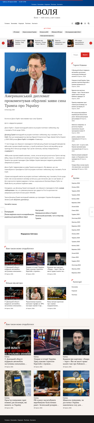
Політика (53, 4)
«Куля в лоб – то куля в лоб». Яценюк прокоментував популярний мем (80, 147)
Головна (34, 4)
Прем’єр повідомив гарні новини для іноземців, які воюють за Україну (42, 45)
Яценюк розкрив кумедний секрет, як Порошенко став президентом (80, 157)
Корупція (47, 4)
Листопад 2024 (76, 265)
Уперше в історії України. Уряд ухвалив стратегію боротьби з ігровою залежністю (35, 270)
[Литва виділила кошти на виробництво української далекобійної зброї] (2, 212)
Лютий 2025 (75, 253)
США (6, 137)
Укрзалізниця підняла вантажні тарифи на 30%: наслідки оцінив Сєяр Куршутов (35, 305)
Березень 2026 (76, 202)
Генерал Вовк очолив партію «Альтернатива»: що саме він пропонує (80, 167)
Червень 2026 (76, 191)
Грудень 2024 (76, 261)
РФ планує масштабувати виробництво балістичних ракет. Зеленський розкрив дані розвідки (45, 403)
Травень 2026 (76, 195)
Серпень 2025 (76, 230)
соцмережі (8, 151)
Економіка (40, 4)
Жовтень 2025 (76, 222)
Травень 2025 (76, 241)
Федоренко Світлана (29, 234)
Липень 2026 (75, 187)
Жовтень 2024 (76, 269)
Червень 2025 (76, 237)
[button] (3, 43)
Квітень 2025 (75, 245)
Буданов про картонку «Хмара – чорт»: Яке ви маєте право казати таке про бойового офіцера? (55, 270)
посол (53, 137)
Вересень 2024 (76, 272)
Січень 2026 (75, 210)
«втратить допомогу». (21, 200)
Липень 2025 (75, 234)
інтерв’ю (31, 139)
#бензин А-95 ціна (57, 32)
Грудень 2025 (76, 214)
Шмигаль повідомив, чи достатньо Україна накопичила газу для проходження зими (73, 403)
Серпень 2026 (76, 183)
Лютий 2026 (75, 206)
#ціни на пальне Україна (29, 32)
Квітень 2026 (75, 199)
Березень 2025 (76, 249)
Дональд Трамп (10, 135)
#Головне (16, 32)
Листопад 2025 (76, 218)
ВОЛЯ (47, 12)
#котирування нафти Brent (73, 32)
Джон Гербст (22, 139)
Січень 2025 (75, 257)
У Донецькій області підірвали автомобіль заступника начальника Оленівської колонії (13, 270)
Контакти (60, 4)
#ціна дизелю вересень (47, 35)
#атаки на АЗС (44, 32)
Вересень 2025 (76, 226)
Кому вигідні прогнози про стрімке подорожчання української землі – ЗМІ (55, 305)
